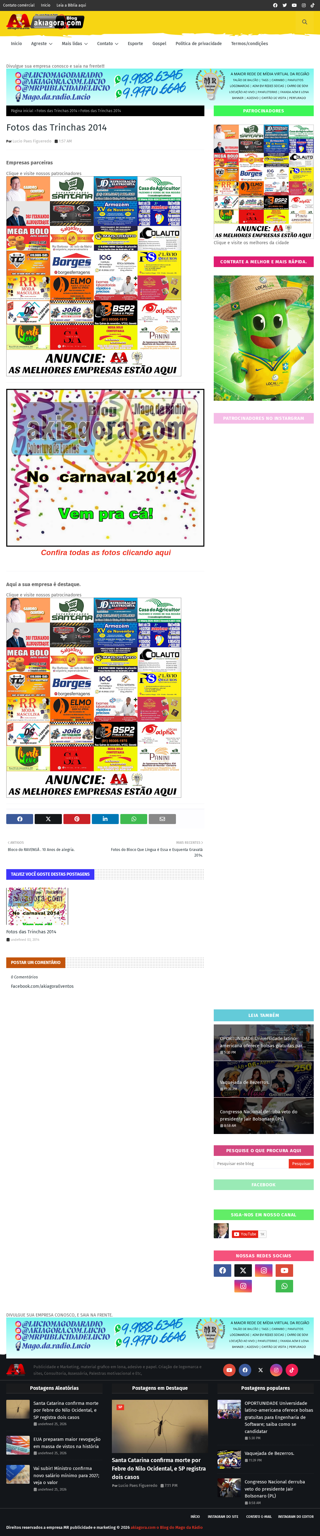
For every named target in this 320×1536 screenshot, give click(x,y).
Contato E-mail (259, 1517)
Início (45, 5)
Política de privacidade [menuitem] (199, 43)
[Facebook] (263, 1286)
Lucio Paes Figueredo (32, 141)
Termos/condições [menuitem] (249, 43)
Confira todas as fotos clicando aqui (106, 552)
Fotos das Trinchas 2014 (57, 111)
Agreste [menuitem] (39, 43)
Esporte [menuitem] (135, 43)
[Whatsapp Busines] (305, 1286)
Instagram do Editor (296, 1517)
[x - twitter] (284, 5)
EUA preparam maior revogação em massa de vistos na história (67, 1442)
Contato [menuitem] (105, 43)
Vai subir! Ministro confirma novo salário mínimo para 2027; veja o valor (66, 1475)
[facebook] (275, 5)
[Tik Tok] (305, 1270)
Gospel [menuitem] (159, 43)
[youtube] (294, 5)
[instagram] (303, 5)
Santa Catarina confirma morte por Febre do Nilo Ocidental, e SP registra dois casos (65, 1410)
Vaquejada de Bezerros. (245, 1082)
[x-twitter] (243, 1270)
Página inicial (22, 111)
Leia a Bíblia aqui (71, 5)
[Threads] (222, 1286)
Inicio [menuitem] (16, 43)
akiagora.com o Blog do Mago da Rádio (167, 1527)
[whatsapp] (284, 1286)
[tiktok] (312, 5)
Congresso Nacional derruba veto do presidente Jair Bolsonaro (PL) (259, 1115)
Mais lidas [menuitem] (72, 43)
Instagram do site (223, 1517)
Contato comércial (19, 5)
